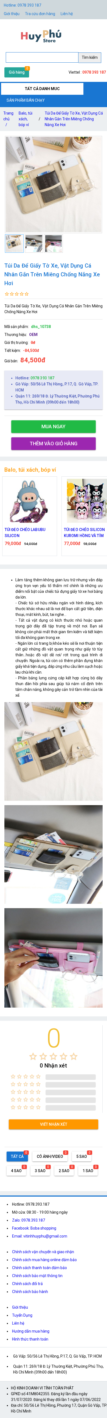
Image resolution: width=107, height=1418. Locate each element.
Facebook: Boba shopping (34, 1228)
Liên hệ (67, 14)
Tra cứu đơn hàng (40, 14)
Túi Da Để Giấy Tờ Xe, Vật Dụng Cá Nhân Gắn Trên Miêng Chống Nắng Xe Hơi (74, 119)
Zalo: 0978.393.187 (28, 1220)
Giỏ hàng (17, 72)
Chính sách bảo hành (30, 1291)
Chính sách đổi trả (27, 1283)
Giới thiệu (11, 14)
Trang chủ (8, 119)
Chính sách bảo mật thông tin (37, 1276)
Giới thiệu (20, 1307)
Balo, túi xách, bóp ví (25, 119)
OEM (33, 334)
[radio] (33, 1056)
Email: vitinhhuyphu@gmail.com (39, 1236)
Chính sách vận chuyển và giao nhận (43, 1252)
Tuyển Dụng (22, 1315)
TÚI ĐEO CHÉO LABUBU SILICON (25, 532)
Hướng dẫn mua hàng (30, 1331)
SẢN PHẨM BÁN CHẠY (26, 100)
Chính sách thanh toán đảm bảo (39, 1268)
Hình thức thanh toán (30, 1339)
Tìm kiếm (90, 57)
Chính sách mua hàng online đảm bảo (44, 1260)
